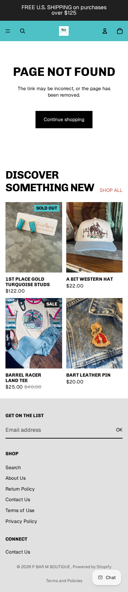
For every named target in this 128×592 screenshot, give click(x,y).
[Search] (22, 30)
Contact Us (17, 499)
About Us (15, 478)
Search (13, 467)
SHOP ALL (111, 190)
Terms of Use (19, 510)
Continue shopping (64, 119)
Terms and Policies (64, 580)
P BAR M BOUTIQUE (51, 567)
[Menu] (8, 31)
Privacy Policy (21, 521)
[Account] (104, 30)
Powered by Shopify (92, 567)
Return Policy (20, 489)
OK (119, 430)
